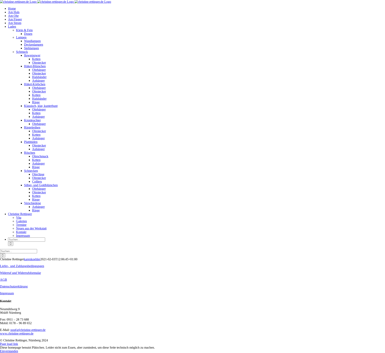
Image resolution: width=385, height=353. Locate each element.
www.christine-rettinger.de (16, 333)
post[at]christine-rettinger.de (28, 330)
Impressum (7, 293)
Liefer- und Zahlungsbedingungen (22, 266)
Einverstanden (9, 351)
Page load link (9, 344)
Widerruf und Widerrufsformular (20, 273)
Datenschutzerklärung (14, 286)
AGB (3, 279)
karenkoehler (32, 259)
